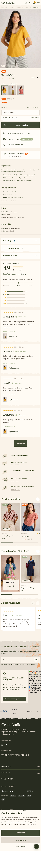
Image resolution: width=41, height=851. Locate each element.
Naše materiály (15, 489)
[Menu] (38, 2)
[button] (38, 603)
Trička (26, 7)
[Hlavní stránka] (7, 3)
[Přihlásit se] (30, 2)
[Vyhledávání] (26, 3)
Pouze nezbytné (20, 840)
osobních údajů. (31, 664)
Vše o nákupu (15, 464)
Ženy (6, 7)
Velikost (4, 107)
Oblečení (11, 7)
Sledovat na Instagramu (12, 699)
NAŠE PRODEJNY (15, 481)
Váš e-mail (6, 659)
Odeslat (36, 660)
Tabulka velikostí (33, 107)
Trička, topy (20, 7)
